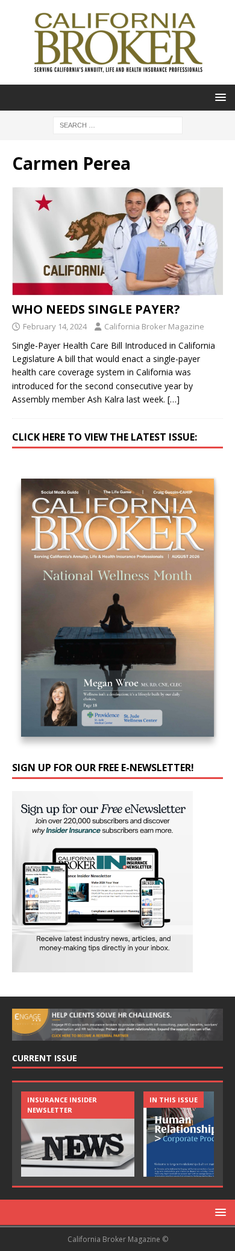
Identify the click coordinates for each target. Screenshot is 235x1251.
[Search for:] (118, 124)
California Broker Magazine (154, 326)
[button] (218, 97)
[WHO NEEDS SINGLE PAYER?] (117, 240)
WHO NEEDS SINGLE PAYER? (96, 309)
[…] (174, 399)
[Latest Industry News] (77, 1134)
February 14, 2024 (55, 326)
